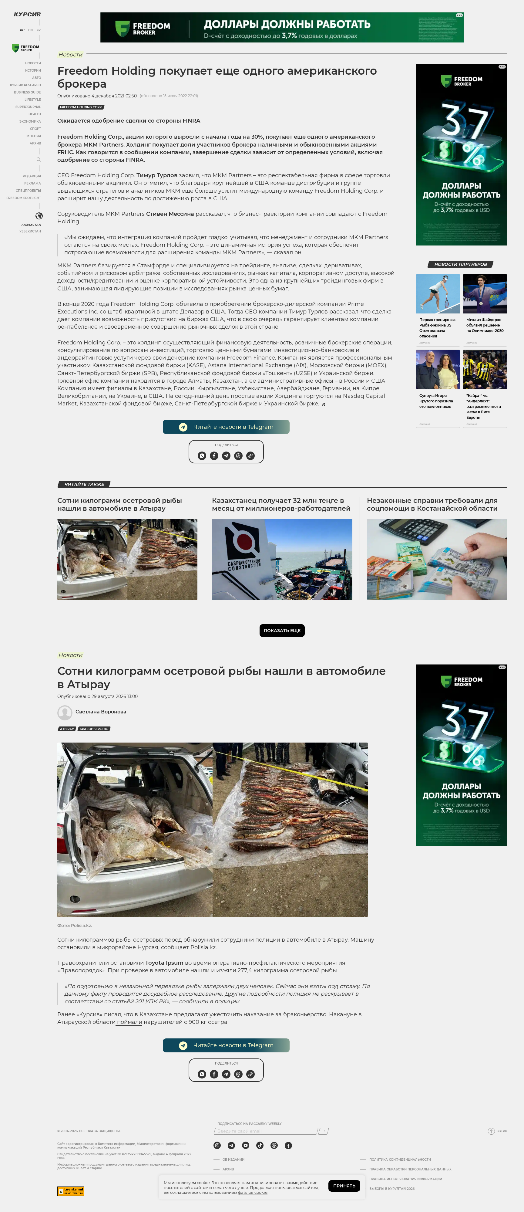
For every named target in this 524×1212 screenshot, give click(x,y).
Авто (36, 78)
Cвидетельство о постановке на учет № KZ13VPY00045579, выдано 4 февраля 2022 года (124, 1156)
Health (35, 114)
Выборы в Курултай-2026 (392, 1189)
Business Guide (27, 92)
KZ (39, 30)
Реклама (32, 183)
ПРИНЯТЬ (344, 1186)
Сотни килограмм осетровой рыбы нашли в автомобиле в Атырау (119, 504)
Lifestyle (33, 100)
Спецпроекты (28, 191)
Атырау (67, 729)
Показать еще (282, 630)
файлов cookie (252, 1192)
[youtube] (245, 1145)
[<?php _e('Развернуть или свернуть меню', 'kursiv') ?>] (39, 216)
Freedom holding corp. (81, 107)
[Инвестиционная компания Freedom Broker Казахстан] (25, 48)
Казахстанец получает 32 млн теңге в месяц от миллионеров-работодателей (281, 504)
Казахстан (31, 225)
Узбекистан (30, 231)
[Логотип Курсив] (27, 14)
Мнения (33, 136)
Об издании (233, 1160)
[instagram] (217, 1145)
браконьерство (94, 729)
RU (22, 30)
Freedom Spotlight (23, 198)
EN (30, 30)
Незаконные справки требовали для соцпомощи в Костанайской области (432, 504)
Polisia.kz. (203, 947)
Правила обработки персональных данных (410, 1169)
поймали (129, 1022)
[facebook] (288, 1145)
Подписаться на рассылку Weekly (249, 1124)
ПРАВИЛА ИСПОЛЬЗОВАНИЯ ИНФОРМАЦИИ (405, 1179)
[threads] (274, 1145)
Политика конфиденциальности (400, 1160)
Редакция (32, 176)
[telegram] (231, 1145)
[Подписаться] (323, 1131)
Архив (35, 143)
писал (112, 1014)
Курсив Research (25, 85)
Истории (33, 71)
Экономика (30, 122)
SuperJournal (28, 107)
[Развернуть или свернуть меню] (39, 159)
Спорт (35, 129)
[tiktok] (260, 1145)
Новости (33, 63)
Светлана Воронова (101, 712)
